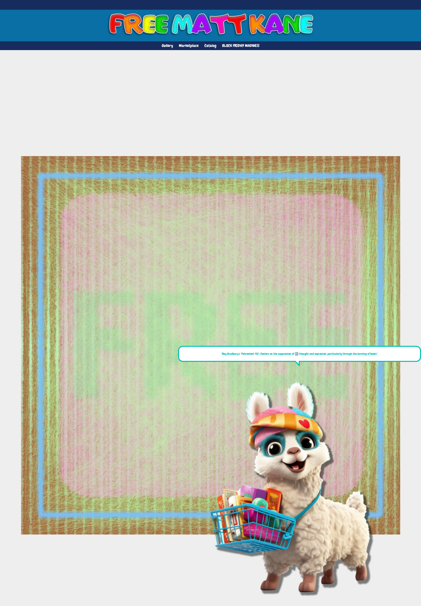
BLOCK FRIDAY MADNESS (240, 45)
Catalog (210, 45)
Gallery (167, 45)
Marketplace (189, 45)
